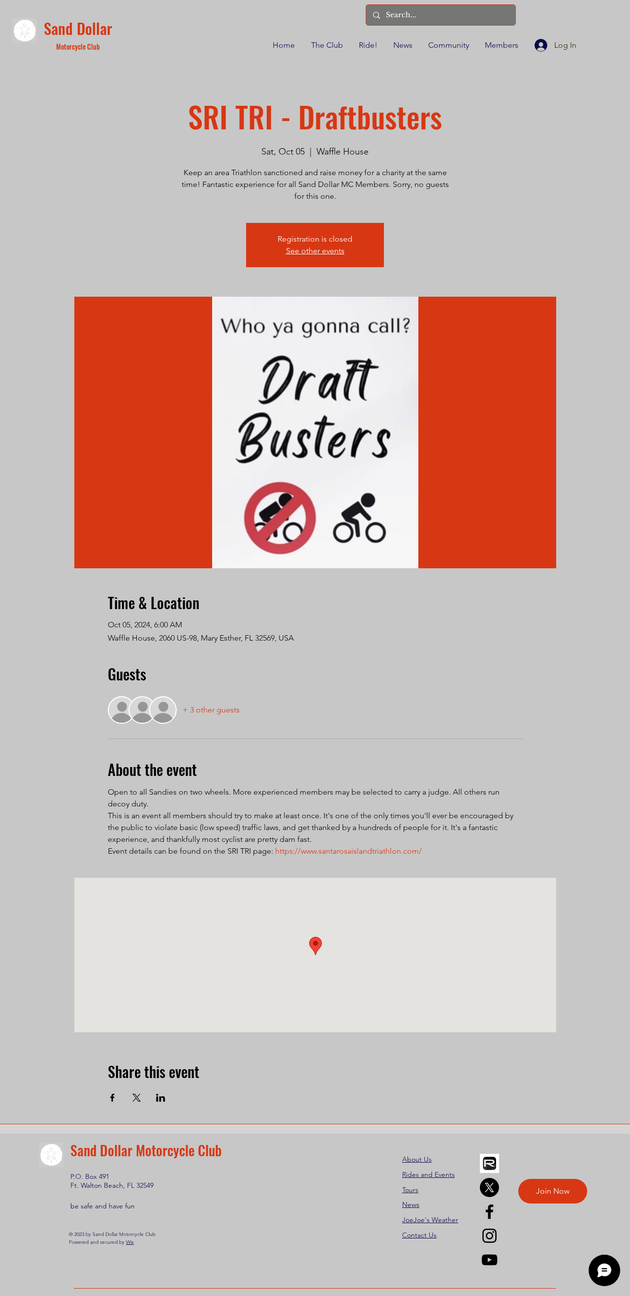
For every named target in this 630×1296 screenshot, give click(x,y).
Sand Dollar (78, 28)
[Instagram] (489, 1235)
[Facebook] (489, 1211)
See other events (315, 250)
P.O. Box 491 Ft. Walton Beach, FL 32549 (112, 1181)
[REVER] (489, 1163)
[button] (326, 45)
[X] (489, 1187)
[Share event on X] (136, 1098)
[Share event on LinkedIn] (160, 1098)
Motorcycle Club (78, 46)
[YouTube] (489, 1259)
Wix (130, 1242)
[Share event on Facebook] (112, 1098)
